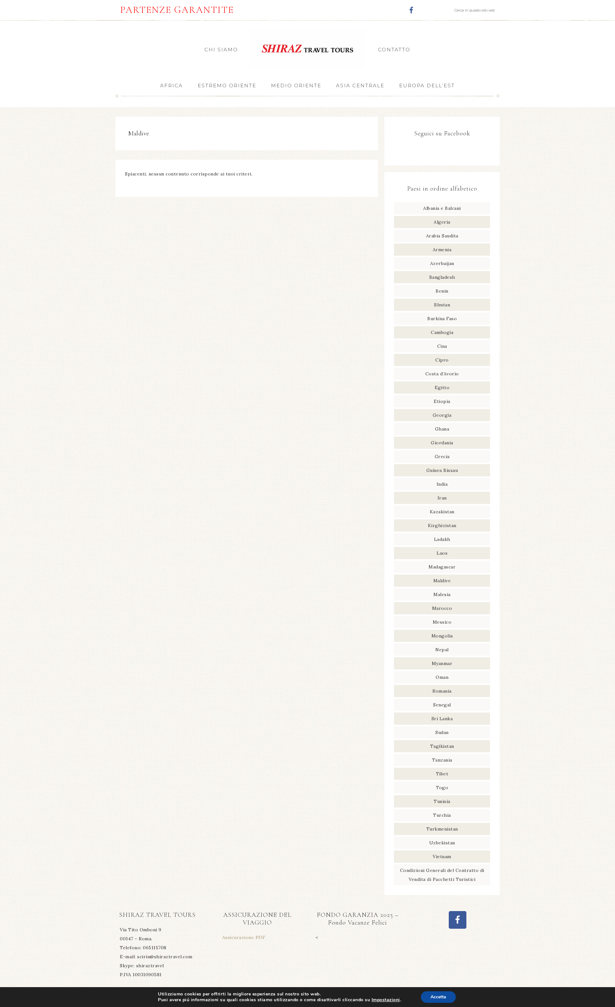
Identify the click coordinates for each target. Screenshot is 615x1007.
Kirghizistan (442, 525)
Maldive (442, 581)
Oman (442, 677)
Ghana (442, 429)
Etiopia (442, 401)
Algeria (442, 222)
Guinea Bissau (442, 470)
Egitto (442, 387)
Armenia (442, 249)
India (442, 484)
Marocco (442, 608)
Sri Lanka (442, 718)
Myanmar (442, 663)
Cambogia (442, 332)
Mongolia (442, 636)
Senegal (442, 705)
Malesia (442, 594)
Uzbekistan (442, 843)
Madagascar (442, 567)
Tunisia (442, 801)
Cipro (442, 360)
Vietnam (442, 856)
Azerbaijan (442, 263)
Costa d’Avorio (442, 374)
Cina (442, 346)
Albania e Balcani (442, 208)
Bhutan (442, 305)
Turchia (442, 815)
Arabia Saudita (442, 236)
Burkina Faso (442, 318)
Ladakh (442, 539)
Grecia (442, 456)
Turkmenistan (442, 829)
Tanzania (442, 760)
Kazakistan (442, 512)
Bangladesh (442, 277)
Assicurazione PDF (244, 937)
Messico (442, 622)
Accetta (438, 997)
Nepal (442, 650)
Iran (442, 498)
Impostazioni (386, 1000)
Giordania (442, 443)
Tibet (442, 774)
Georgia (442, 415)
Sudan (442, 732)
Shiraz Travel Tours (307, 49)
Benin (442, 291)
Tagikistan (442, 746)
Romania (442, 691)
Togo (442, 787)
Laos (442, 553)
